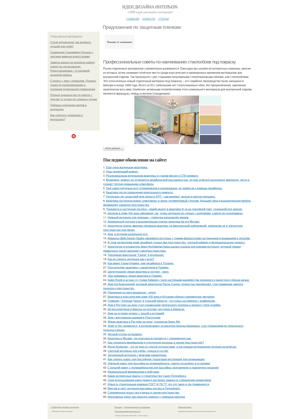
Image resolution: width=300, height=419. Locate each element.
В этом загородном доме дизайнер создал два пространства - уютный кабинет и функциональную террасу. (176, 242)
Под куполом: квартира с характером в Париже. (138, 267)
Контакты (118, 407)
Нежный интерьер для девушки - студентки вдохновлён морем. (148, 217)
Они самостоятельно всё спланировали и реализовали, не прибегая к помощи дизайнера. (164, 188)
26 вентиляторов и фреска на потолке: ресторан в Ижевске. (146, 309)
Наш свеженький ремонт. (122, 171)
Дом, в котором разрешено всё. (128, 234)
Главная (132, 18)
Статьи (163, 18)
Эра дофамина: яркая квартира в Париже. (135, 276)
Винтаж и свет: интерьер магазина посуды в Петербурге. (144, 388)
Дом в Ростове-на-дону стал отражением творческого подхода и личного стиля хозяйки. (164, 305)
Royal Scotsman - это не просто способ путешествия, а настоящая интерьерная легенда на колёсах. (172, 347)
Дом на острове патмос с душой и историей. (136, 313)
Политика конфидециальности (127, 411)
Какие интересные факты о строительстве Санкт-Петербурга (147, 376)
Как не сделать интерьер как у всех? (131, 259)
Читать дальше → (113, 148)
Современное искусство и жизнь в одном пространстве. (144, 392)
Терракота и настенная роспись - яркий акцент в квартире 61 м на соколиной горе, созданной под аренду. (174, 209)
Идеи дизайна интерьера (150, 7)
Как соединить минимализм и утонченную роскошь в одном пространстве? (156, 342)
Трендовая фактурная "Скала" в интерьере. (136, 255)
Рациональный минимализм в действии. (134, 372)
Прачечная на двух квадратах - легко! (132, 292)
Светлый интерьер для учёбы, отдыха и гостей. (138, 351)
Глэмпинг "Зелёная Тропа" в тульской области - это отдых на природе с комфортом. (161, 301)
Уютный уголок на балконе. (125, 334)
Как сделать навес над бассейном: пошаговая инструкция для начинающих (156, 359)
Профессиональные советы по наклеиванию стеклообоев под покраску (169, 61)
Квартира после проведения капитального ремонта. (139, 192)
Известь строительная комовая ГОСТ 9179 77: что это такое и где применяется (158, 384)
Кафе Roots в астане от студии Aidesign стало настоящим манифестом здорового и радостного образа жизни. (178, 280)
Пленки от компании (119, 42)
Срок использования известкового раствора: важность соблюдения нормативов (159, 380)
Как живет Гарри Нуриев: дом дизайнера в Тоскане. (141, 263)
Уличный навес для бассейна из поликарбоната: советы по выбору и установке (159, 363)
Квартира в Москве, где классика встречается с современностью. (149, 338)
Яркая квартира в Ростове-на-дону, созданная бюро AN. (144, 322)
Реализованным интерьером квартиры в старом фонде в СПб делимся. (152, 176)
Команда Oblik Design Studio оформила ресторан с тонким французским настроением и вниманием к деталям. (179, 238)
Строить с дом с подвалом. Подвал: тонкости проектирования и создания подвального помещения (73, 85)
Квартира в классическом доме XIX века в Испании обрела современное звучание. (161, 297)
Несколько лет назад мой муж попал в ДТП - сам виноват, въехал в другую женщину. (161, 196)
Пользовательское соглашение (137, 407)
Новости (148, 18)
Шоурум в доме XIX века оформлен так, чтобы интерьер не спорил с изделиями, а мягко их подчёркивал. (175, 213)
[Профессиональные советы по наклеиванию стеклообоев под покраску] (177, 120)
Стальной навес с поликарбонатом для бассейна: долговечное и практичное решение (163, 367)
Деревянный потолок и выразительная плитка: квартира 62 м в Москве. (154, 221)
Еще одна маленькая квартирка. (127, 167)
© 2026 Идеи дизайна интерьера (65, 407)
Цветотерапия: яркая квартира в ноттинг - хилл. (138, 272)
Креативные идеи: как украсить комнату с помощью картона (146, 397)
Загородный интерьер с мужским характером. (137, 355)
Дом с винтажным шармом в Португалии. (134, 317)
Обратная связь (184, 407)
